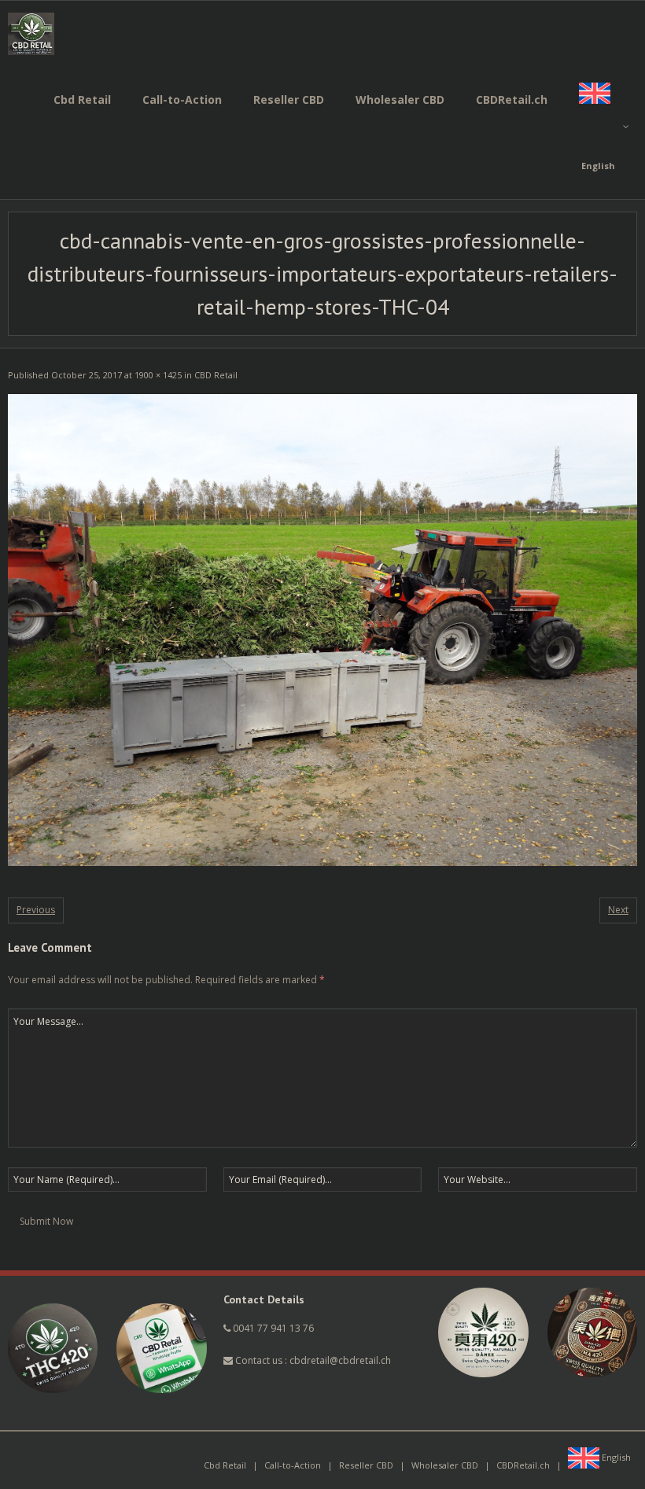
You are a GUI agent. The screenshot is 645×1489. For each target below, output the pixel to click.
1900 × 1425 (158, 375)
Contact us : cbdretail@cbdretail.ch (312, 1360)
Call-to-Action (292, 1465)
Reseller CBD (366, 1465)
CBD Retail (216, 375)
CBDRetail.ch (523, 1465)
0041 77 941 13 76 (273, 1328)
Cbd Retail (225, 1465)
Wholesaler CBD (444, 1465)
